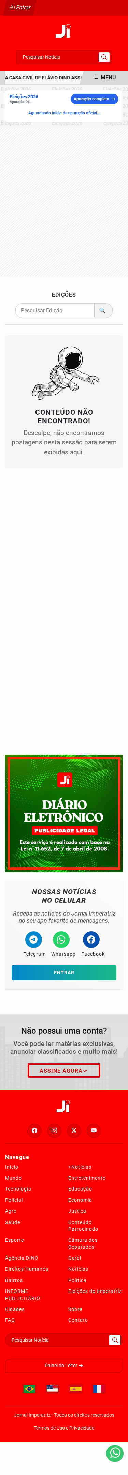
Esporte (14, 1240)
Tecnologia (18, 1189)
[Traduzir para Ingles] (52, 1388)
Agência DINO (22, 1258)
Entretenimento (87, 1178)
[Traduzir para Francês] (98, 1388)
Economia (80, 1200)
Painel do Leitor (62, 1366)
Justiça (77, 1211)
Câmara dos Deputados (83, 1243)
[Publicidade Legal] (64, 813)
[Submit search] (104, 57)
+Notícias (79, 1167)
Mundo (13, 1178)
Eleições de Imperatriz (95, 1291)
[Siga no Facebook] (34, 1131)
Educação (80, 1189)
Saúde (12, 1222)
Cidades (15, 1309)
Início (11, 1167)
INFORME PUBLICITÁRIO (22, 1294)
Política (77, 1280)
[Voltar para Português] (29, 1388)
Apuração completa (91, 99)
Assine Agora (61, 1071)
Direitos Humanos (26, 1269)
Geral (74, 1258)
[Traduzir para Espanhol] (75, 1388)
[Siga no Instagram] (54, 1131)
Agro (11, 1211)
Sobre (75, 1309)
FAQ (10, 1320)
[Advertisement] (64, 202)
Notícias (78, 1269)
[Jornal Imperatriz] (64, 31)
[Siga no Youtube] (94, 1131)
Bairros (14, 1280)
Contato (78, 1320)
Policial (14, 1200)
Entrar (22, 7)
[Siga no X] (74, 1131)
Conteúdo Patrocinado (83, 1226)
